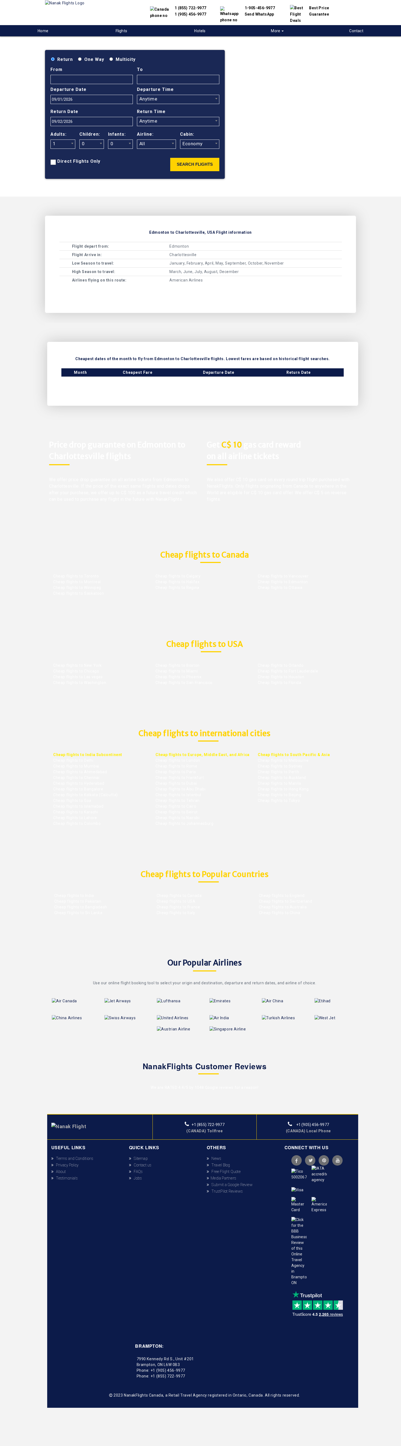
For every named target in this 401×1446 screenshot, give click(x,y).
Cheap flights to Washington (79, 682)
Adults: (58, 134)
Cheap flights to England (281, 895)
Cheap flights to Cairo (175, 806)
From (56, 69)
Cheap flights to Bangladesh (80, 907)
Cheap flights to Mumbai (76, 766)
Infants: (117, 134)
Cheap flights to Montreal (77, 582)
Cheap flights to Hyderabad (78, 783)
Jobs (136, 1178)
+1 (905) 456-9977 (312, 1124)
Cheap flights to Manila (279, 783)
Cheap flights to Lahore (75, 818)
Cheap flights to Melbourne (283, 760)
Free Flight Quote (225, 1171)
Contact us (141, 1165)
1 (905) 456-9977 (190, 14)
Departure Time (155, 89)
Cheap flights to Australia (282, 907)
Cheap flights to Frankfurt (179, 777)
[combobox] (178, 99)
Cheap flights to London (177, 760)
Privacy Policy (66, 1165)
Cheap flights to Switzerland (285, 901)
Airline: (145, 134)
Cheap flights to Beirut (176, 812)
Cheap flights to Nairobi (177, 818)
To (140, 69)
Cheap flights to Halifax (177, 582)
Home (43, 31)
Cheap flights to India (73, 895)
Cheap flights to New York (77, 665)
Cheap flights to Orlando (280, 665)
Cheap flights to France (177, 907)
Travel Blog (219, 1165)
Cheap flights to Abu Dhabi (180, 789)
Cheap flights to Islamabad (78, 806)
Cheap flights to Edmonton (283, 582)
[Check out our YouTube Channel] (337, 1160)
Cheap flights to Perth (278, 772)
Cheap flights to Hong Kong (283, 789)
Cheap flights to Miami (176, 671)
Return (65, 59)
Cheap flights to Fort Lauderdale (288, 671)
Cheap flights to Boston (177, 665)
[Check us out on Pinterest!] (324, 1160)
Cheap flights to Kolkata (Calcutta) (85, 795)
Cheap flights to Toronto (76, 576)
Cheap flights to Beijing (279, 795)
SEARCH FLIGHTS (195, 164)
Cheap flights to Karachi (75, 812)
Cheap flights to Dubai (176, 783)
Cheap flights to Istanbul (178, 795)
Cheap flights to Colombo (77, 823)
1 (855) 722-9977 (190, 8)
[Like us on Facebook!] (296, 1160)
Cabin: (187, 134)
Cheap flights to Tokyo (279, 800)
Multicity (126, 59)
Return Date (64, 111)
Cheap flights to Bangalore (78, 789)
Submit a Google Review (231, 1185)
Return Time (151, 111)
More (276, 31)
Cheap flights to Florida (279, 682)
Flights (121, 31)
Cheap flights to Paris (175, 772)
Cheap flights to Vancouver (283, 576)
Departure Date (68, 89)
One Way (94, 59)
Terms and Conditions (73, 1158)
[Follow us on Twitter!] (310, 1160)
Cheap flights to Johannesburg (184, 823)
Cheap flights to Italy (175, 913)
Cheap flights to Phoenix (178, 677)
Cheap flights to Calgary (177, 576)
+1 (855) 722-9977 (208, 1124)
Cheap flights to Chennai (76, 777)
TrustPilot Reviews (226, 1191)
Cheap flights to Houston (281, 677)
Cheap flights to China (279, 913)
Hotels (199, 31)
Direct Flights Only (78, 161)
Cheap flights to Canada (178, 895)
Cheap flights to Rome (176, 766)
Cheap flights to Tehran (177, 800)
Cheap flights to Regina (177, 587)
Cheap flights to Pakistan (77, 901)
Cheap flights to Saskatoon (78, 593)
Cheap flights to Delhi (73, 760)
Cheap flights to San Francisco (184, 682)
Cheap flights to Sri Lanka (77, 913)
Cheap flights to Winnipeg (77, 587)
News (215, 1158)
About (59, 1171)
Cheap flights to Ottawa (280, 587)
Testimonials (65, 1178)
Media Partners (222, 1178)
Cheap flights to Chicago (76, 671)
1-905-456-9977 (260, 8)
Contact (356, 31)
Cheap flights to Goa (72, 800)
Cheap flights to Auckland (282, 777)
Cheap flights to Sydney (280, 766)
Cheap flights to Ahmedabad (80, 772)
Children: (89, 134)
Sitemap (139, 1158)
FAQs (137, 1171)
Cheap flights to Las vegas (78, 677)
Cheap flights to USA (175, 901)
